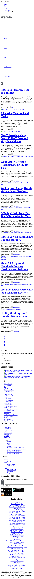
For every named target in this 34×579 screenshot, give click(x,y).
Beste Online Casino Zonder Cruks (16, 449)
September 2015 (8, 433)
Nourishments (7, 412)
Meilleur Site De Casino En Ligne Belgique (17, 540)
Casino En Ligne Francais (17, 566)
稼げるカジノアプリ (17, 548)
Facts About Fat (8, 391)
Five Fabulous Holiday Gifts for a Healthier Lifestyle (17, 291)
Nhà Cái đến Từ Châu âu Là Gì (17, 551)
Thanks (9, 446)
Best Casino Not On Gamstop (15, 452)
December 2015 (8, 428)
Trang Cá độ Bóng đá (17, 553)
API (5, 7)
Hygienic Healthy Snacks (10, 406)
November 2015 (8, 430)
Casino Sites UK (17, 508)
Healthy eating (8, 401)
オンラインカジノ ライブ (17, 545)
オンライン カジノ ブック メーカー (17, 550)
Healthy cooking (8, 400)
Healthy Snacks (8, 404)
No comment (15, 108)
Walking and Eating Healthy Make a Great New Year (17, 190)
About (5, 4)
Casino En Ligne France (17, 556)
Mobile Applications (9, 410)
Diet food (6, 388)
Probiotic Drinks (8, 416)
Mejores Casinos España (17, 568)
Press (8, 443)
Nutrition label (7, 8)
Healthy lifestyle (8, 403)
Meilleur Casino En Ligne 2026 (17, 557)
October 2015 (7, 431)
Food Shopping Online (10, 395)
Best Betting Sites (17, 533)
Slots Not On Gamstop (17, 510)
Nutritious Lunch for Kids (10, 415)
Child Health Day (8, 385)
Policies (6, 462)
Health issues (7, 398)
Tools (5, 468)
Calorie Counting (8, 384)
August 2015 (7, 434)
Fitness (6, 393)
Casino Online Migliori (17, 504)
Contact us (6, 10)
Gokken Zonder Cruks (17, 527)
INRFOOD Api (8, 407)
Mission (9, 441)
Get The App (4, 28)
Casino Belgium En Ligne (17, 542)
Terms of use (10, 465)
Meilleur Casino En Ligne (17, 554)
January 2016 (7, 427)
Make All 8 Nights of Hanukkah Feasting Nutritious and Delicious (14, 266)
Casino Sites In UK (17, 521)
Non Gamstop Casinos (13, 453)
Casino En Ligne (17, 562)
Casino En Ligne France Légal (17, 564)
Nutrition (6, 413)
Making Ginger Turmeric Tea (11, 409)
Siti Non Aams (17, 543)
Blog (5, 6)
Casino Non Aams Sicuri (17, 537)
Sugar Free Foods (8, 420)
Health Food (7, 397)
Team (8, 444)
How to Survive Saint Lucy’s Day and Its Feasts (17, 238)
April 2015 (7, 437)
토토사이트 (17, 559)
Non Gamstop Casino (17, 532)
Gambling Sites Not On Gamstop (17, 526)
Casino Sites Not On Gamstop (17, 505)
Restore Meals (7, 419)
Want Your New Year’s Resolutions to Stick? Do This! (14, 164)
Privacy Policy (11, 464)
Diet (5, 387)
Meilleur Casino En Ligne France (17, 565)
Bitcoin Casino (17, 539)
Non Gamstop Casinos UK (14, 450)
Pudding (6, 418)
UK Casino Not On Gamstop (17, 511)
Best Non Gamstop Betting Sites (15, 447)
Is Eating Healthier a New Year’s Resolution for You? (16, 215)
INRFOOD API (11, 470)
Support (6, 459)
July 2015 (6, 436)
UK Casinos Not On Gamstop (17, 515)
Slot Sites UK (17, 502)
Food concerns (8, 394)
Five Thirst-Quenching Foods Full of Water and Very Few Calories (14, 138)
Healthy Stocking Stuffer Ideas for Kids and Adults (15, 315)
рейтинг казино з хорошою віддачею (17, 547)
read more (3, 85)
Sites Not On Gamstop (17, 536)
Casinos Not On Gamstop (17, 535)
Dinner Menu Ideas (9, 390)
